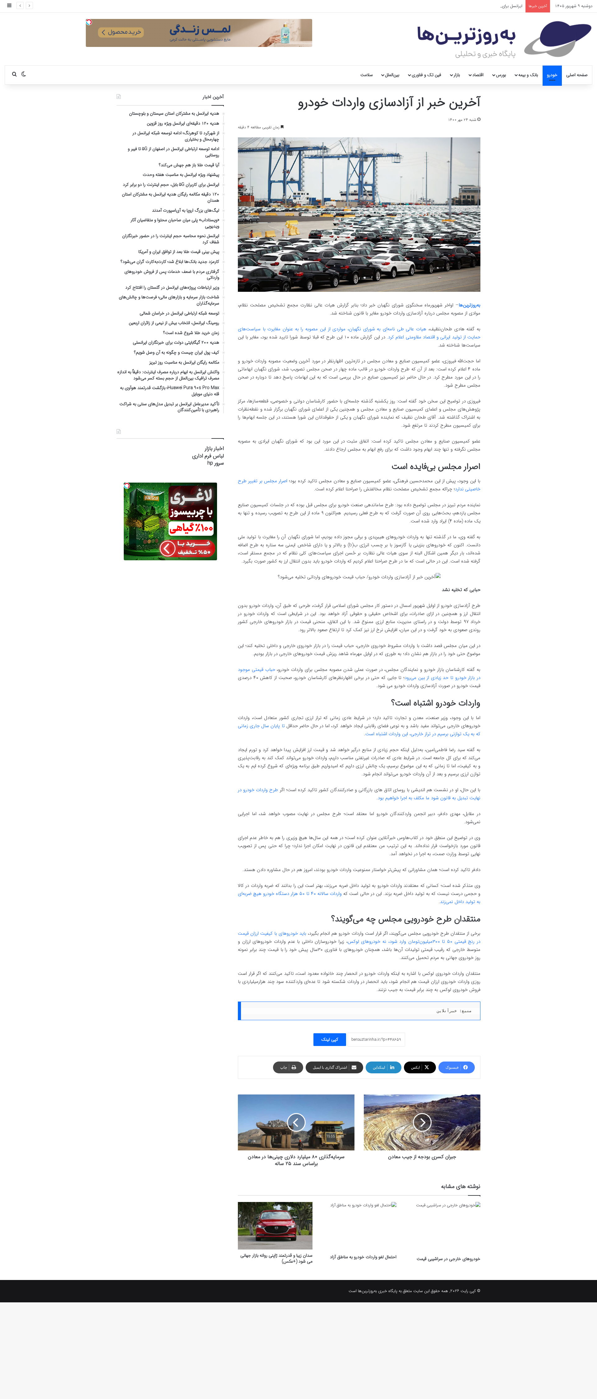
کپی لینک (329, 1039)
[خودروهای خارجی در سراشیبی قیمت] (443, 1227)
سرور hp (215, 463)
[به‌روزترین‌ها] (504, 40)
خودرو (552, 74)
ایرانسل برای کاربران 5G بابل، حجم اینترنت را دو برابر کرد (476, 6)
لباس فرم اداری (208, 456)
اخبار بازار (214, 448)
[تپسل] (89, 22)
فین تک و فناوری (426, 74)
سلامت (366, 74)
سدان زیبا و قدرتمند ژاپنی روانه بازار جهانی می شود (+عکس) (276, 1258)
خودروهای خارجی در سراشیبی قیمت (448, 1258)
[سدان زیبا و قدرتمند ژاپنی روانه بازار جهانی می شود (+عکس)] (275, 1226)
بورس (501, 74)
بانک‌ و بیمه (528, 74)
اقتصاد (478, 74)
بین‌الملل (392, 74)
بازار (457, 74)
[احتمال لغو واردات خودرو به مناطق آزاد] (359, 1226)
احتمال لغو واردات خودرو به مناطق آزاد (363, 1257)
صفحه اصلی (577, 74)
